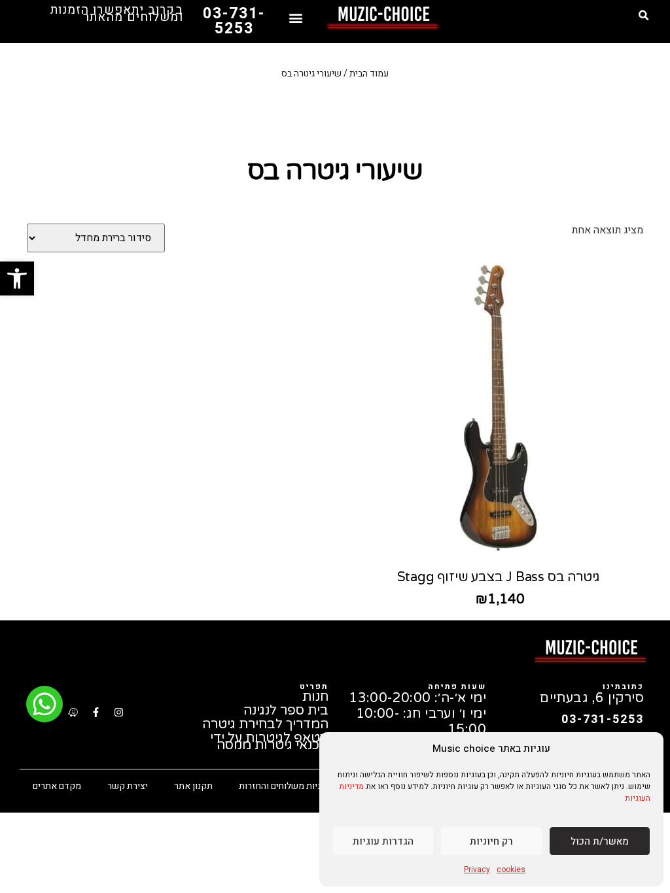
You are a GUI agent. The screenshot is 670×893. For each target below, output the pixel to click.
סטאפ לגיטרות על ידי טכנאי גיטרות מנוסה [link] (269, 742)
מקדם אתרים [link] (57, 786)
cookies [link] (511, 869)
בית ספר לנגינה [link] (285, 711)
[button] (643, 16)
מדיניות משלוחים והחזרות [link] (286, 786)
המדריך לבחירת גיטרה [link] (265, 725)
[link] (17, 278)
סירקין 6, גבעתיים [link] (592, 698)
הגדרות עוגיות (383, 841)
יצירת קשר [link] (127, 786)
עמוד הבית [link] (369, 73)
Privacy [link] (477, 869)
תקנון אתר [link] (193, 786)
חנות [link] (315, 697)
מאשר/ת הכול (600, 841)
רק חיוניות (491, 841)
